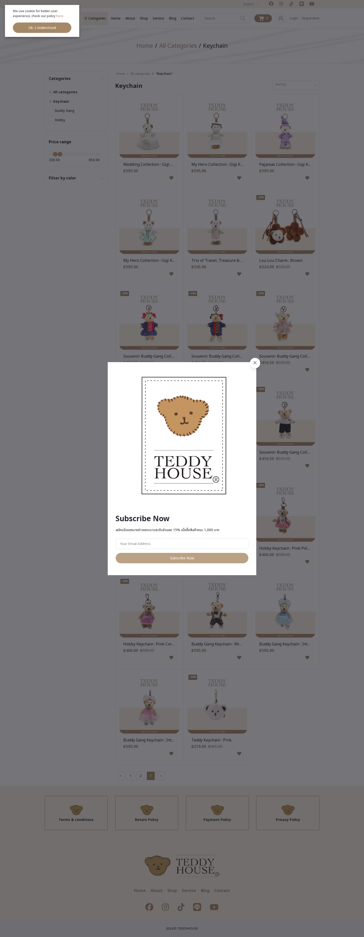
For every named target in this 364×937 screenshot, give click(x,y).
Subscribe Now (182, 558)
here (60, 16)
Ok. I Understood (42, 27)
